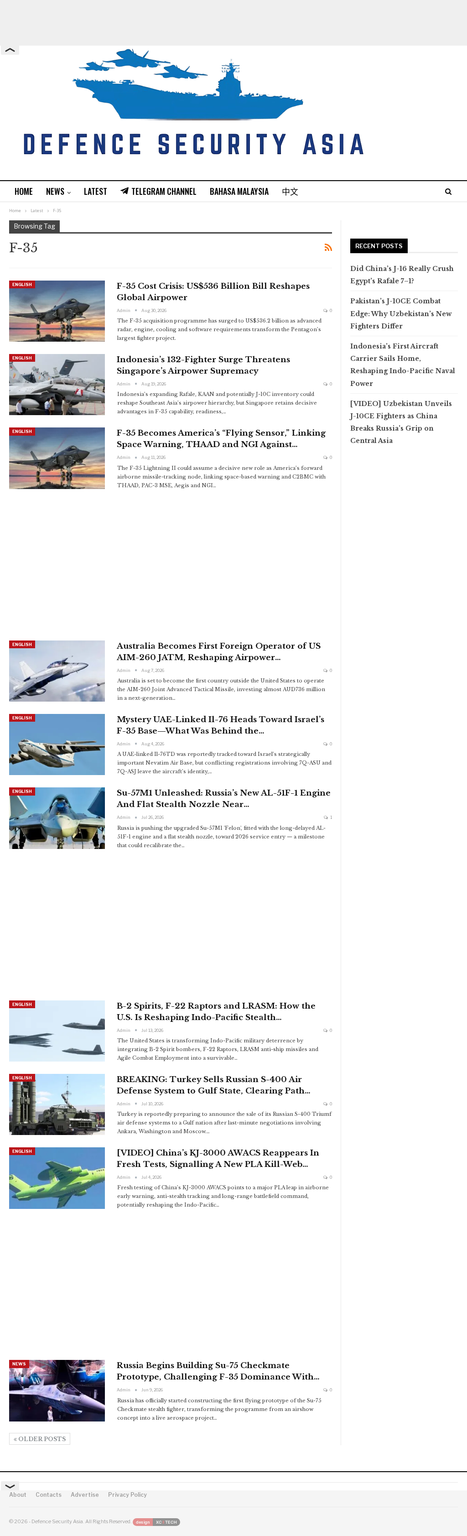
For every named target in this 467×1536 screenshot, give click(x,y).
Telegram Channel (164, 191)
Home (24, 191)
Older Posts (41, 1439)
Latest (95, 191)
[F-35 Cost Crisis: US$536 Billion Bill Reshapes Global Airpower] (57, 311)
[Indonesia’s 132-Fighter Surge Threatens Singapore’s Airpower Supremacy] (57, 384)
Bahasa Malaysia (239, 191)
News (55, 191)
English (22, 284)
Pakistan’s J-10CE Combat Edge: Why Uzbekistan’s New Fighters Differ (400, 313)
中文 (290, 191)
